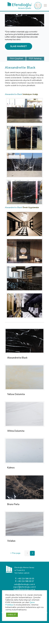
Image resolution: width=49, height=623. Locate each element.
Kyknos (11, 467)
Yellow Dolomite (16, 394)
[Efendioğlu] (24, 5)
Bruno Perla (13, 504)
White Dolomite (15, 431)
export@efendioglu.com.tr (24, 587)
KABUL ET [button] (12, 614)
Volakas (11, 540)
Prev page (16, 553)
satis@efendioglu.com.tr (24, 584)
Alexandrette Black (17, 357)
